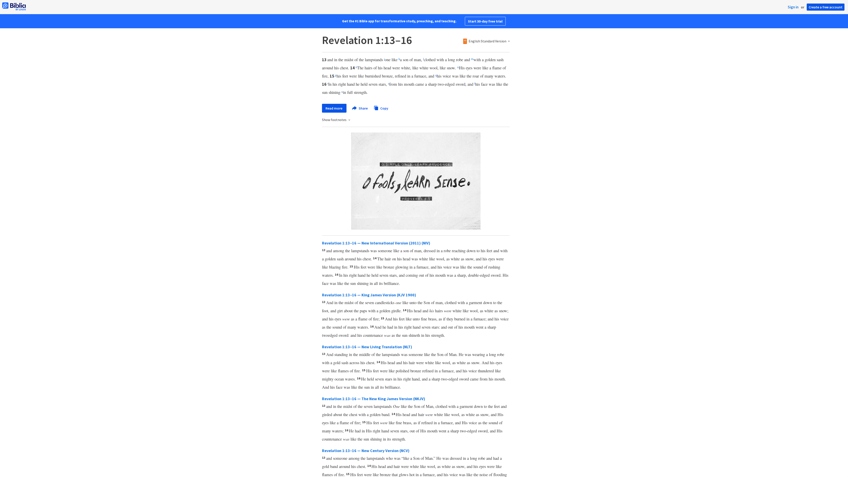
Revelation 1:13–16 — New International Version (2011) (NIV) (376, 243)
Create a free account (825, 7)
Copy (384, 108)
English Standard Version (487, 41)
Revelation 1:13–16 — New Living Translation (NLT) (367, 346)
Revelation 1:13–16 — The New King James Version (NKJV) (373, 398)
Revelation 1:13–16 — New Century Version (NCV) (365, 450)
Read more (334, 108)
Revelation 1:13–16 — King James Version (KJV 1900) (369, 294)
